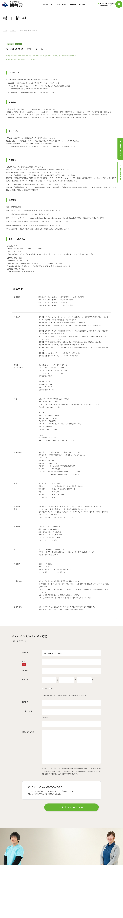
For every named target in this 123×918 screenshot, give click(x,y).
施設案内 (45, 4)
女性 (45, 688)
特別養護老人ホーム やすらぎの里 (64, 882)
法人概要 (82, 4)
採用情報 (73, 4)
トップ (5, 31)
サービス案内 (55, 4)
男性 (52, 688)
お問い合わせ (92, 889)
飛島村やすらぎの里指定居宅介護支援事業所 (68, 891)
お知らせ (65, 4)
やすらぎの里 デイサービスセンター (65, 888)
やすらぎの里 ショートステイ (63, 885)
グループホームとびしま (61, 894)
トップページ (55, 875)
